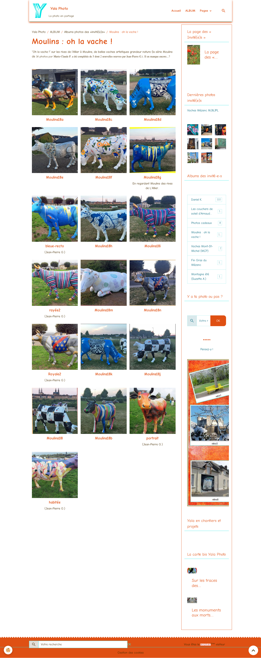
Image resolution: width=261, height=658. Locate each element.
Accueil (176, 10)
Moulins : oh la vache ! (206, 235)
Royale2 (54, 374)
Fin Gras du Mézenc (206, 263)
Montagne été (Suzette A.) (206, 277)
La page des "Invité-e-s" (204, 80)
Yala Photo (39, 32)
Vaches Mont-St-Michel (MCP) (206, 249)
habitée (55, 502)
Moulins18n (152, 310)
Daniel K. (206, 199)
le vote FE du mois (207, 354)
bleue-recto (54, 246)
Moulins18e (54, 177)
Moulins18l (55, 438)
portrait (152, 438)
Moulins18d (152, 120)
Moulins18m (104, 310)
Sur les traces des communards (204, 583)
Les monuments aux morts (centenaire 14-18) (206, 613)
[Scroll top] (253, 650)
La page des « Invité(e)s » (213, 55)
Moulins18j (152, 374)
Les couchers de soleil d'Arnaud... (206, 211)
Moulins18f (103, 177)
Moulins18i (152, 246)
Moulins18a (54, 120)
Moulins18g (152, 177)
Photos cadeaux (206, 223)
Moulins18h (103, 246)
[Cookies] (8, 650)
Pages (204, 10)
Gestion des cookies (131, 652)
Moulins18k (103, 374)
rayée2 (54, 310)
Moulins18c (103, 120)
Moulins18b (103, 438)
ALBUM (190, 10)
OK (218, 320)
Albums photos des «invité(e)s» (84, 32)
